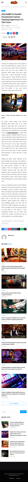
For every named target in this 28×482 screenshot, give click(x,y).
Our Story (18, 478)
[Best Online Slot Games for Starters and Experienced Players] (4, 453)
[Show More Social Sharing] (20, 33)
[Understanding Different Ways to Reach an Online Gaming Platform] (4, 424)
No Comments (17, 27)
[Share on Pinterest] (14, 33)
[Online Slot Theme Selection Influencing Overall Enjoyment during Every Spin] (4, 434)
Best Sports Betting (7, 221)
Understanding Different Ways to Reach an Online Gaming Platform (17, 423)
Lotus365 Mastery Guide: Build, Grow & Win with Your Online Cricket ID (13, 368)
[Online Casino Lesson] (14, 2)
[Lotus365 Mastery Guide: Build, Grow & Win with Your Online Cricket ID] (14, 356)
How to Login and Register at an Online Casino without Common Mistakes (13, 318)
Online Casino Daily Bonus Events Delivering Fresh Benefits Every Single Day (13, 268)
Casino (3, 10)
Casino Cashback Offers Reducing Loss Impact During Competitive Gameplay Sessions (13, 393)
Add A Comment (14, 403)
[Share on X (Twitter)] (11, 33)
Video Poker (5, 223)
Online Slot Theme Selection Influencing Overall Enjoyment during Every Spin (18, 433)
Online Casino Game (18, 221)
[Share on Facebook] (8, 33)
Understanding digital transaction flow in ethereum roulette (13, 343)
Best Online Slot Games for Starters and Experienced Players (17, 452)
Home (2, 6)
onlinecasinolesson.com (14, 475)
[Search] (26, 2)
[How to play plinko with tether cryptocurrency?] (14, 282)
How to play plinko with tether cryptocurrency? (11, 293)
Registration (11, 478)
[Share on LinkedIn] (17, 33)
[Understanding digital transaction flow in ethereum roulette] (14, 331)
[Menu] (2, 2)
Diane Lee (8, 25)
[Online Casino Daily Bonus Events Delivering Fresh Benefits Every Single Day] (14, 255)
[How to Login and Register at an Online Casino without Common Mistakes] (14, 306)
